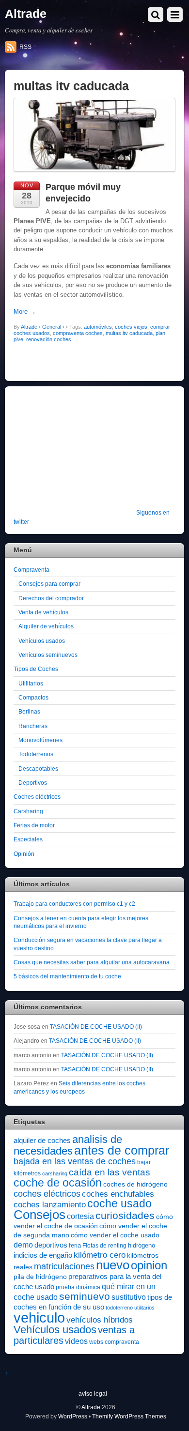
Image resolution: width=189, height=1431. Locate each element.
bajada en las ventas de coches (75, 1161)
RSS (25, 47)
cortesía (80, 1216)
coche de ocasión (58, 1182)
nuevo (112, 1265)
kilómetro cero (100, 1255)
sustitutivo (128, 1297)
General (51, 327)
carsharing (54, 1173)
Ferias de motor (34, 825)
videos (76, 1341)
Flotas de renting (104, 1245)
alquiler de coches (42, 1140)
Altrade (29, 327)
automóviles (98, 327)
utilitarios (144, 1307)
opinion (149, 1265)
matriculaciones (64, 1266)
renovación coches (48, 339)
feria (75, 1245)
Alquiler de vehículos (46, 626)
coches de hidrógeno (135, 1184)
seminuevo (84, 1296)
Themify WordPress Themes (129, 1416)
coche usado (119, 1203)
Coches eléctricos (37, 796)
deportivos (50, 1245)
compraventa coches (78, 333)
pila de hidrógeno (40, 1276)
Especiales (28, 839)
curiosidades (125, 1215)
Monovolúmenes (40, 740)
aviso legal (93, 1393)
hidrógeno (141, 1245)
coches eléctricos (47, 1194)
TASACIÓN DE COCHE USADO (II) (96, 1026)
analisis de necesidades (68, 1145)
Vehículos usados (41, 641)
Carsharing (28, 811)
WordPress (72, 1416)
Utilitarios (30, 683)
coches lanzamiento (50, 1204)
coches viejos (131, 327)
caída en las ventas (109, 1172)
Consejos (39, 1214)
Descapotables (38, 768)
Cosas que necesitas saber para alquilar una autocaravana (92, 962)
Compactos (33, 697)
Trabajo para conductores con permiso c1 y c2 (74, 903)
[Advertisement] (74, 454)
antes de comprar (121, 1150)
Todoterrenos (35, 754)
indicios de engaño (43, 1255)
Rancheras (32, 726)
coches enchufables (118, 1194)
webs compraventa (114, 1342)
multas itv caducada (129, 333)
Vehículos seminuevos (48, 655)
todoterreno (119, 1307)
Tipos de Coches (36, 669)
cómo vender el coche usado (115, 1235)
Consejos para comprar (49, 583)
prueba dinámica (78, 1287)
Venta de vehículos (43, 612)
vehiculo (39, 1317)
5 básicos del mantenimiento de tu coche (67, 976)
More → (25, 311)
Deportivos (32, 782)
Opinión (24, 854)
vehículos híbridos (99, 1319)
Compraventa (31, 569)
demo (23, 1244)
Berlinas (29, 711)
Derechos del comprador (51, 598)
